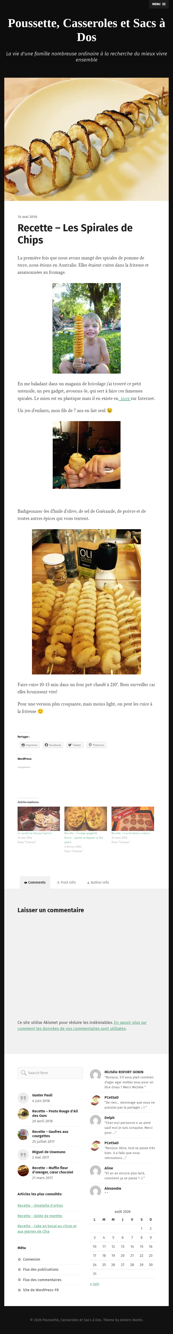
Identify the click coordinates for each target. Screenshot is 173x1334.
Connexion (31, 1259)
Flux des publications (41, 1269)
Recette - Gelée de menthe (40, 1216)
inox (124, 398)
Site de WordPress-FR (41, 1290)
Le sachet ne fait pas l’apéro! (35, 833)
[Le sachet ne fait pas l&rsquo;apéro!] (39, 819)
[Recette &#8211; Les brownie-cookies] (133, 819)
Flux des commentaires (42, 1280)
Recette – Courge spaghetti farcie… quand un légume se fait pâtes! (83, 837)
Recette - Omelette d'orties (40, 1205)
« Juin (94, 1284)
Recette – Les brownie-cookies (131, 833)
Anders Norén (131, 1320)
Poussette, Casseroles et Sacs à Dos (71, 1320)
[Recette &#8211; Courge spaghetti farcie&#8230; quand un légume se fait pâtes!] (85, 819)
